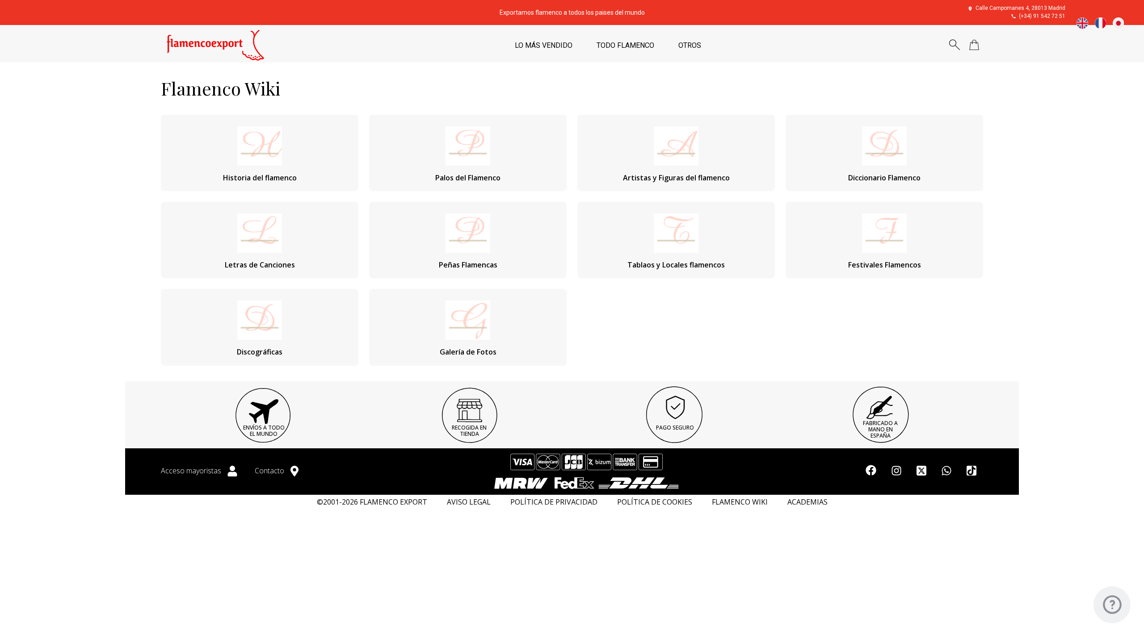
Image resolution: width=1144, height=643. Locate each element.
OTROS (689, 45)
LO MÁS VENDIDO (543, 45)
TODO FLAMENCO (625, 45)
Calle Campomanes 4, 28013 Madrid (1020, 8)
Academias (807, 502)
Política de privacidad (553, 502)
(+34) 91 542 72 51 (1042, 16)
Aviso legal (469, 502)
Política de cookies (654, 502)
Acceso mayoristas (192, 471)
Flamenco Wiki (740, 502)
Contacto (270, 471)
